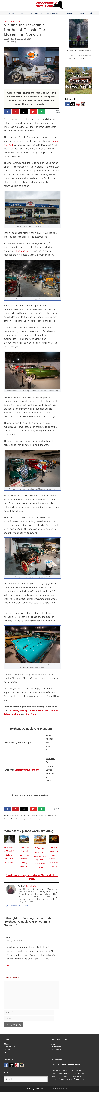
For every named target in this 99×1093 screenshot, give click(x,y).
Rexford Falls (43, 710)
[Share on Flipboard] (33, 111)
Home (6, 21)
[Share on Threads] (24, 111)
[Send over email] (41, 111)
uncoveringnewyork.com (17, 906)
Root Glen (31, 714)
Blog (21, 13)
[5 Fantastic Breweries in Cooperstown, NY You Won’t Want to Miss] (40, 842)
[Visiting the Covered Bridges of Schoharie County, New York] (24, 841)
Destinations (35, 13)
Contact (82, 13)
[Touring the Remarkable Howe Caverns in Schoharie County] (54, 841)
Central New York (14, 21)
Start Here (11, 13)
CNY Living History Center (21, 710)
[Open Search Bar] (91, 13)
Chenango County (24, 251)
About (69, 13)
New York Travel (53, 13)
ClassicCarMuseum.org (27, 770)
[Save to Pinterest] (16, 111)
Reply (9, 965)
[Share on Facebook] (7, 111)
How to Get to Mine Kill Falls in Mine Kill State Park (9, 855)
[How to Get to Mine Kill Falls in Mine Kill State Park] (9, 841)
